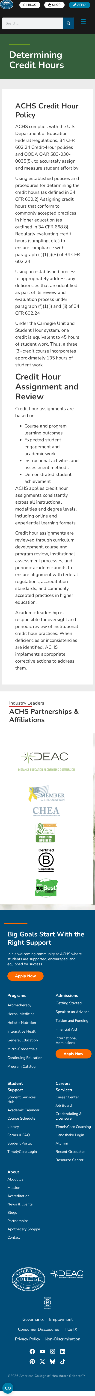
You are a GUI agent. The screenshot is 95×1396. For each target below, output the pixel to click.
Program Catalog (21, 1066)
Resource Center (69, 1160)
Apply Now (73, 1053)
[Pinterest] (32, 1361)
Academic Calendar (23, 1110)
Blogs (12, 1212)
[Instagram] (52, 1351)
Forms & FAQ (18, 1135)
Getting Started (69, 1003)
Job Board (64, 1105)
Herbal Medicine (21, 1013)
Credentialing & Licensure (69, 1116)
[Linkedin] (62, 1351)
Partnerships (18, 1220)
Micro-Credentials (22, 1049)
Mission (13, 1187)
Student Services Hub (21, 1099)
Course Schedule (21, 1118)
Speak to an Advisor (72, 1011)
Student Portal (19, 1143)
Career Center (67, 1097)
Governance (33, 1319)
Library (13, 1126)
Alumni (62, 1143)
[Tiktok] (62, 1361)
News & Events (20, 1204)
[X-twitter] (42, 1361)
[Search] (68, 23)
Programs (16, 995)
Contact (13, 1237)
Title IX (70, 1329)
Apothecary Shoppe (23, 1229)
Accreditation (18, 1196)
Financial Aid (66, 1029)
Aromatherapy (19, 1005)
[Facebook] (32, 1351)
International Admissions (66, 1040)
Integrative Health (22, 1031)
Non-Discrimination (62, 1339)
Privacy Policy (27, 1339)
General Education (22, 1040)
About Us (15, 1179)
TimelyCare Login (22, 1151)
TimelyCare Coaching (73, 1126)
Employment (61, 1319)
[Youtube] (42, 1351)
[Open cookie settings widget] (7, 1388)
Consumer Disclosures (38, 1329)
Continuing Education (24, 1057)
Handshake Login (70, 1135)
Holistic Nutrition (21, 1022)
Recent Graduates (71, 1151)
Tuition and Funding (72, 1020)
